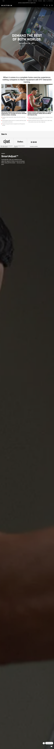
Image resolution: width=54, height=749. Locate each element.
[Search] (44, 5)
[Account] (46, 5)
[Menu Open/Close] (52, 5)
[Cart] (49, 5)
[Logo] (6, 5)
